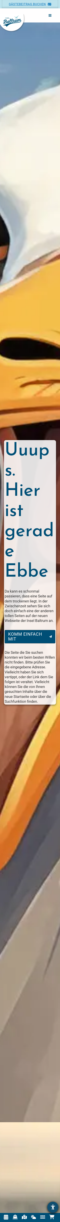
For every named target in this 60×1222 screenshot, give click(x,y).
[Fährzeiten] (15, 1216)
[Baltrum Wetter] (33, 1216)
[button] (30, 4)
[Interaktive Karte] (24, 1216)
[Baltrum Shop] (51, 1216)
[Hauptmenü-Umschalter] (50, 15)
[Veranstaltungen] (6, 1216)
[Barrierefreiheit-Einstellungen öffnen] (52, 1207)
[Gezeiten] (42, 1216)
